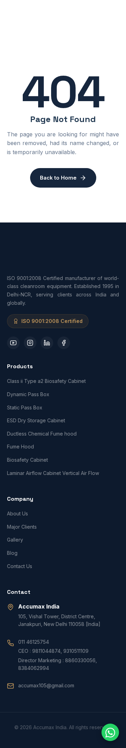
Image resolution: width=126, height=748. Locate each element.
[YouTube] (13, 343)
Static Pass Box (24, 407)
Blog (12, 553)
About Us (17, 513)
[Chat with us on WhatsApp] (110, 732)
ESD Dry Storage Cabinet (36, 420)
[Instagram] (30, 343)
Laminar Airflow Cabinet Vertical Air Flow (53, 473)
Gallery (15, 540)
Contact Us (19, 566)
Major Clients (22, 527)
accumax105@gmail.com (46, 685)
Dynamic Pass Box (28, 394)
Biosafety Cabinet (27, 460)
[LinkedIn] (47, 343)
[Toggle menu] (112, 14)
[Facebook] (63, 343)
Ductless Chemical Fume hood (42, 434)
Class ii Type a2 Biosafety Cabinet (46, 381)
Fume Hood (20, 446)
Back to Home (58, 177)
